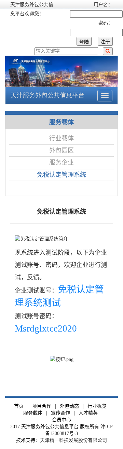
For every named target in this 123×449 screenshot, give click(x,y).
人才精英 (88, 413)
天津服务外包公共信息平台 (47, 95)
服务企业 (61, 162)
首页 (19, 406)
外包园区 (61, 150)
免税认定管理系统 (61, 174)
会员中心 (61, 419)
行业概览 (97, 406)
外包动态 (69, 406)
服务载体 (32, 413)
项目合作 (41, 406)
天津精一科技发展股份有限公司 (73, 440)
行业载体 (61, 138)
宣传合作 (60, 413)
